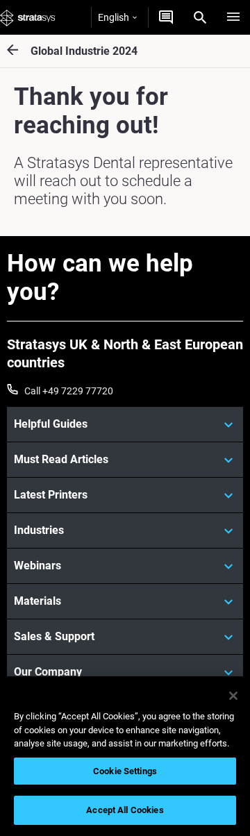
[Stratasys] (28, 17)
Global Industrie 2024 (84, 51)
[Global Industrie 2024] (19, 51)
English (113, 17)
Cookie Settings (125, 771)
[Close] (233, 695)
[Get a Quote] (166, 17)
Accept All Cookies (124, 810)
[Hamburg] (233, 17)
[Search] (200, 17)
